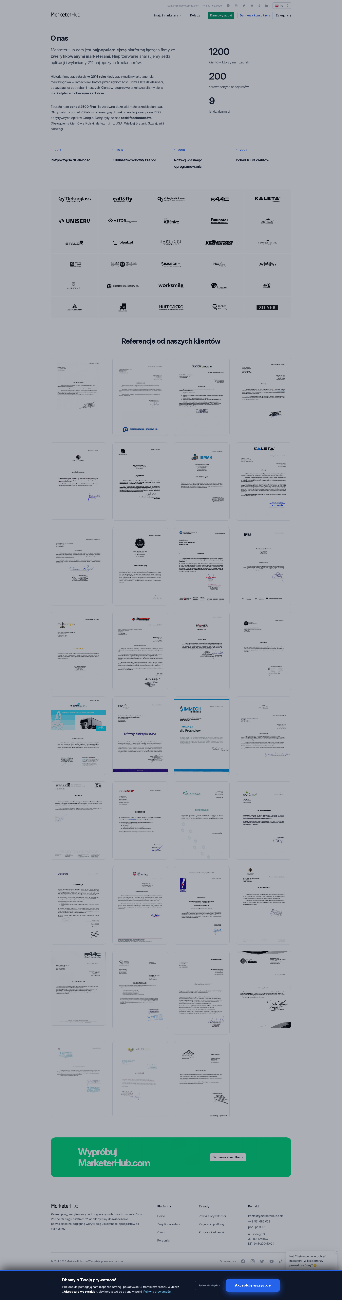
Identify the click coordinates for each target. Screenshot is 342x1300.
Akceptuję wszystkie (253, 1285)
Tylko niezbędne (209, 1285)
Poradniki (163, 1240)
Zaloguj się (283, 15)
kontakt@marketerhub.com (183, 5)
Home (161, 1216)
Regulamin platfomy (211, 1224)
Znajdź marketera (166, 15)
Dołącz (195, 15)
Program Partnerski (211, 1232)
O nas (161, 1232)
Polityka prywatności (212, 1216)
